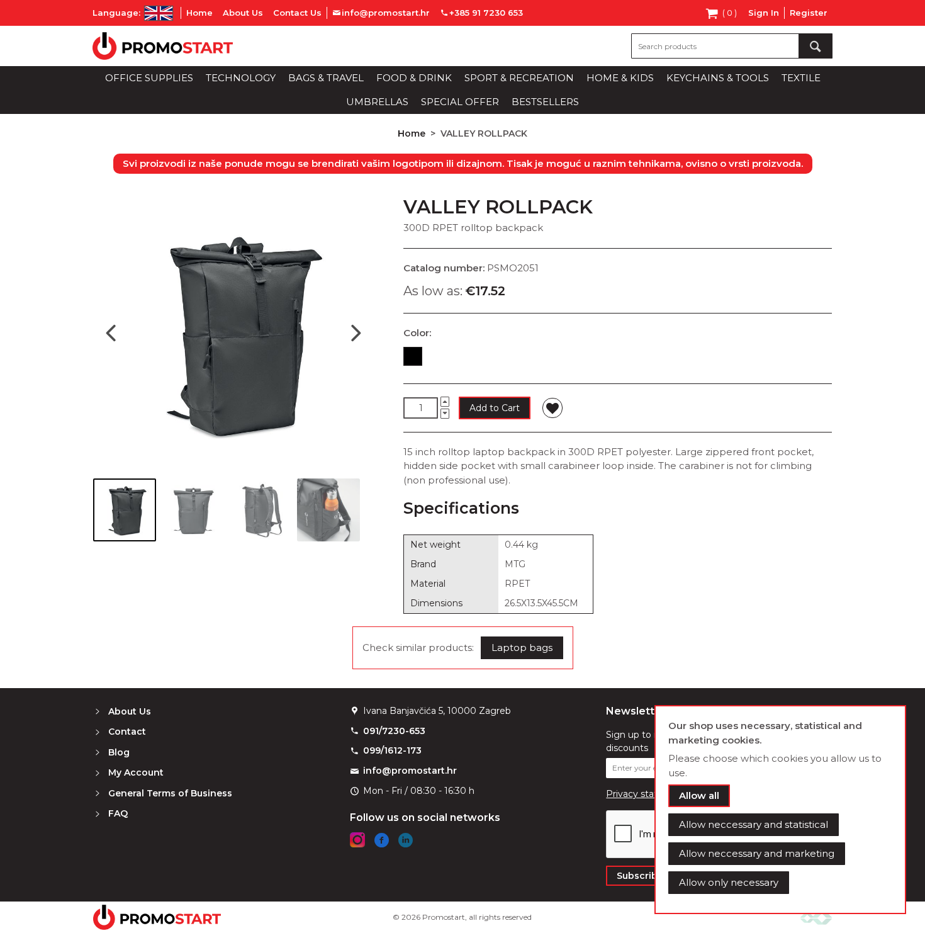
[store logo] (162, 46)
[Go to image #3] (260, 509)
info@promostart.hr (410, 770)
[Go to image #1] (124, 509)
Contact (127, 731)
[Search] (815, 46)
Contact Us (297, 13)
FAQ (118, 813)
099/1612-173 (392, 750)
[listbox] (617, 359)
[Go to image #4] (328, 509)
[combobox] (731, 46)
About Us (243, 13)
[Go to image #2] (192, 509)
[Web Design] (816, 917)
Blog (119, 752)
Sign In (763, 13)
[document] (780, 809)
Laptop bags (521, 647)
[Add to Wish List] (552, 408)
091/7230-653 (394, 731)
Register (808, 13)
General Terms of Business (170, 793)
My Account (136, 772)
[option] (412, 356)
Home (199, 13)
